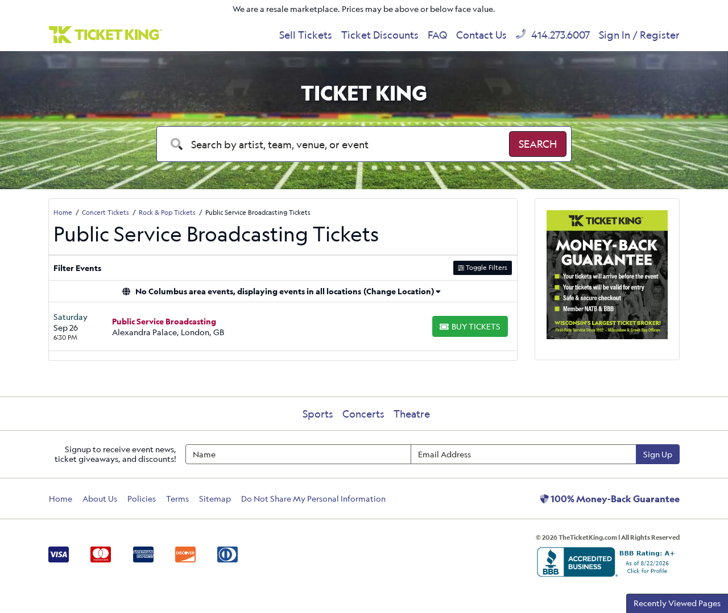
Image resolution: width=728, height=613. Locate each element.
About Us (99, 498)
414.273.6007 (559, 34)
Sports (318, 413)
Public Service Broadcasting (164, 321)
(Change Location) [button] (398, 291)
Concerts (363, 413)
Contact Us (481, 34)
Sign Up (657, 454)
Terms (177, 498)
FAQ (437, 34)
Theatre (412, 413)
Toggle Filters (485, 267)
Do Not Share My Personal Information (313, 498)
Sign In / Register (639, 34)
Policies (141, 498)
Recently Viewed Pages (677, 603)
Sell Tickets (305, 34)
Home (60, 498)
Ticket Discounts (380, 34)
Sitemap (215, 498)
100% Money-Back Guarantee (614, 499)
